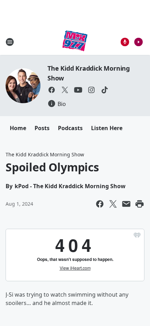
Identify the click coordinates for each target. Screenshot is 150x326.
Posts (42, 128)
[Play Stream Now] (138, 42)
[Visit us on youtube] (78, 90)
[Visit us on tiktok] (104, 90)
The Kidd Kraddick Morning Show (45, 154)
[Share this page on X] (113, 204)
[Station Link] (75, 41)
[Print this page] (139, 204)
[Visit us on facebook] (51, 90)
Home (18, 128)
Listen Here (106, 128)
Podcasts (70, 128)
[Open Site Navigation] (10, 42)
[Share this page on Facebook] (100, 204)
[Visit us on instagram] (91, 90)
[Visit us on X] (65, 90)
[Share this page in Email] (126, 204)
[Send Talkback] (125, 42)
